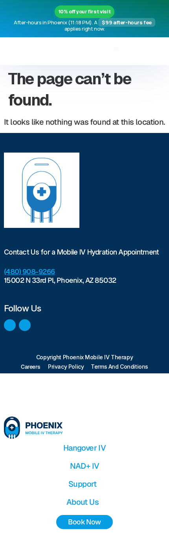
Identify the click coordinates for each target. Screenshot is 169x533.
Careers (30, 366)
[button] (116, 49)
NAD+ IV (84, 466)
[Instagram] (25, 325)
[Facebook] (10, 325)
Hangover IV (84, 448)
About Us (82, 502)
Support (82, 484)
